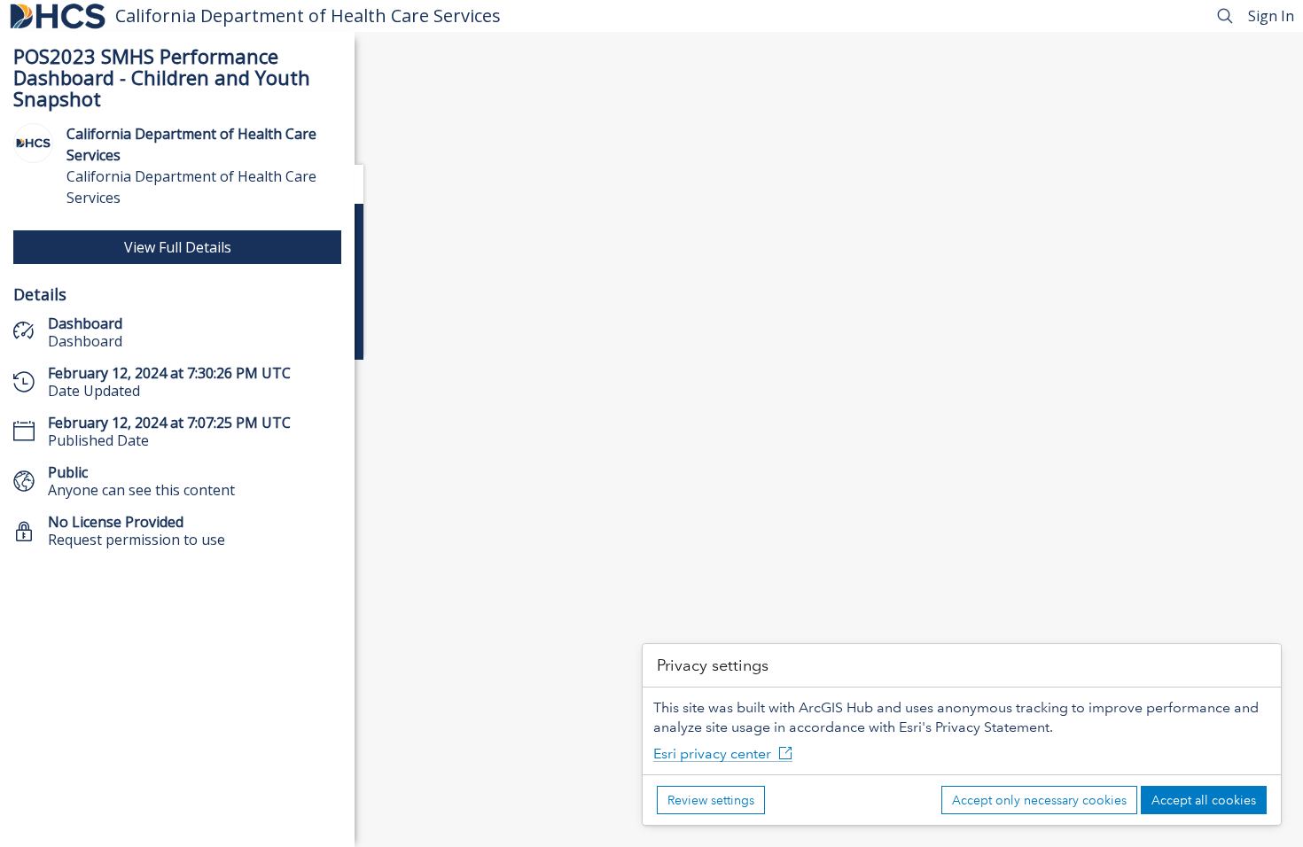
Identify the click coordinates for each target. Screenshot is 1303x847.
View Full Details (177, 247)
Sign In (1271, 16)
